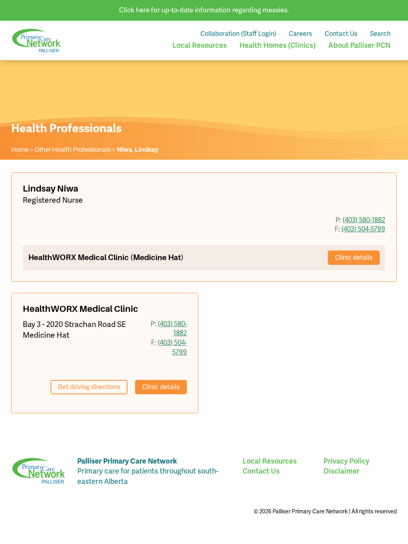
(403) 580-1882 (364, 220)
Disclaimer (341, 471)
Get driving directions (89, 387)
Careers (300, 34)
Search (380, 34)
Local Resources (200, 45)
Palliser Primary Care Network (36, 40)
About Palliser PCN (359, 45)
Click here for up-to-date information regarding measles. (204, 10)
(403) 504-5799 (363, 229)
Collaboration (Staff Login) (238, 34)
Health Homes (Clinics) (277, 45)
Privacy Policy (346, 461)
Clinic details (354, 258)
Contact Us (341, 34)
